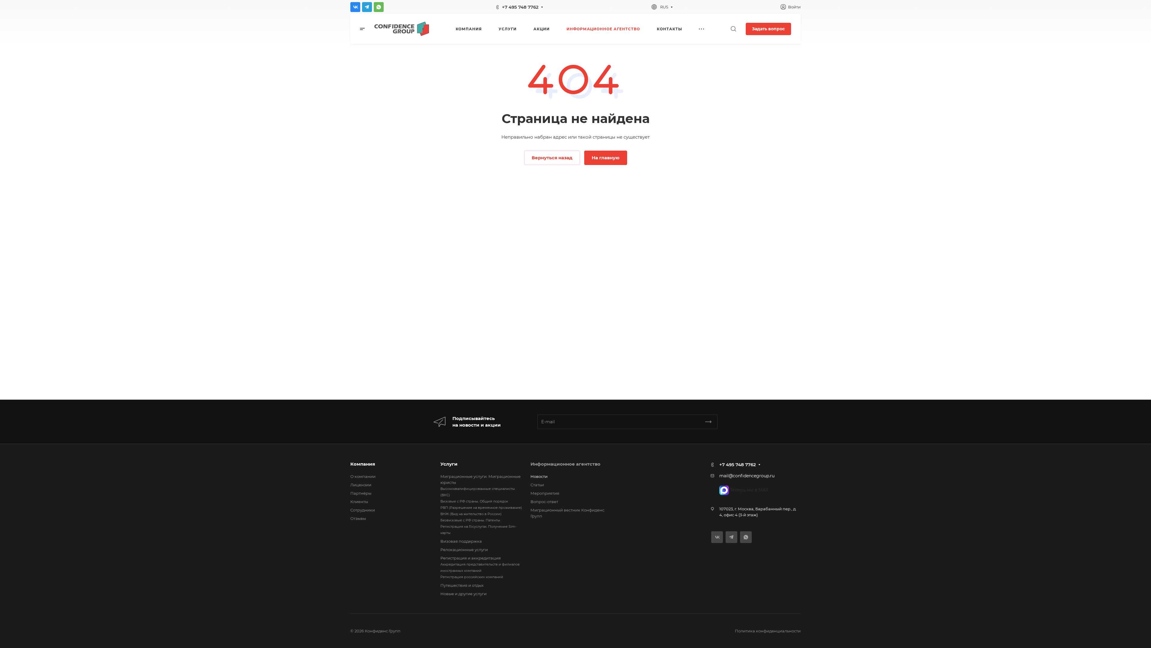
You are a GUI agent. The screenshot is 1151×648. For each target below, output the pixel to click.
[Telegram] (367, 7)
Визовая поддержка (461, 541)
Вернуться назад (552, 157)
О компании (363, 476)
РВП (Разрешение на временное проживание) (481, 508)
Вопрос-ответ (544, 501)
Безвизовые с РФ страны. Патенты (470, 520)
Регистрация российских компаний (471, 577)
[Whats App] (379, 7)
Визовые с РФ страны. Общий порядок (474, 501)
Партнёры (360, 493)
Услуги (449, 464)
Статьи (537, 484)
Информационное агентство (565, 464)
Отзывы (358, 518)
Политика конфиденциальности (768, 630)
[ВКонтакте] (355, 7)
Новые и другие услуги (463, 593)
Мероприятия (544, 493)
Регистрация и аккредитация (470, 558)
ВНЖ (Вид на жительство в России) (471, 514)
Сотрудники (362, 510)
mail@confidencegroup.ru (747, 475)
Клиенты (359, 501)
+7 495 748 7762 (520, 7)
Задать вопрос (768, 29)
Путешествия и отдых (462, 585)
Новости (539, 476)
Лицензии (360, 484)
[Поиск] (733, 29)
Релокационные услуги (464, 549)
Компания (362, 464)
